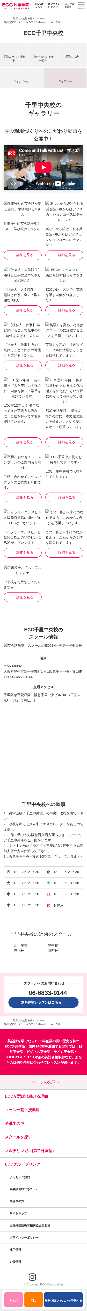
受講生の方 (17, 1201)
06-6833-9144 (22, 677)
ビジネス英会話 (38, 1052)
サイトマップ (18, 1213)
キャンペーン (21, 81)
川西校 (53, 951)
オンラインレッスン (54, 5)
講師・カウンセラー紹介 (43, 58)
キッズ (13, 1300)
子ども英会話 (64, 1052)
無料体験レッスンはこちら (43, 1002)
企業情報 (16, 1261)
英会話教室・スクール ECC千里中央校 (25, 22)
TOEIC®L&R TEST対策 (23, 1057)
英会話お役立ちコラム (24, 1189)
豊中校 (53, 945)
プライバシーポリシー (24, 1237)
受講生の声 (72, 56)
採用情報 (16, 1249)
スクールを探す (69, 5)
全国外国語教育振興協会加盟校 (30, 1225)
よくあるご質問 (20, 1177)
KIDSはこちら (39, 5)
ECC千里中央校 (43, 33)
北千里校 (21, 945)
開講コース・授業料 (14, 58)
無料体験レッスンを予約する (63, 1300)
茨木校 (19, 951)
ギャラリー (65, 81)
